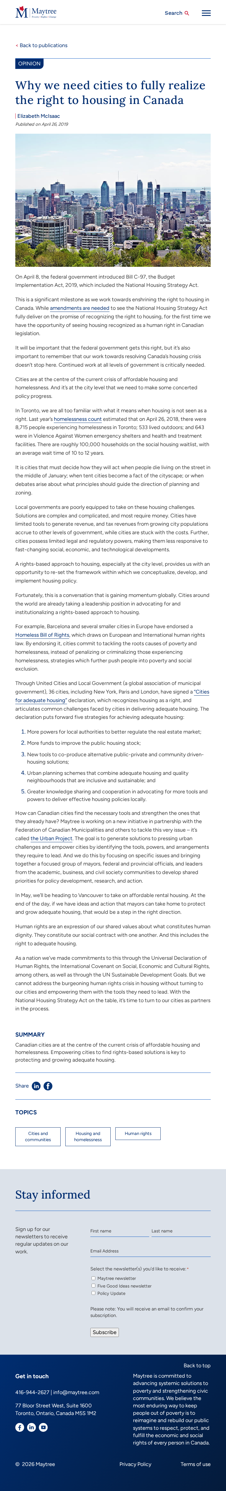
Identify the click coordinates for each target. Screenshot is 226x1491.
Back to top (197, 1365)
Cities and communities (38, 1136)
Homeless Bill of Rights (42, 635)
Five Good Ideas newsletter (124, 1286)
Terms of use (196, 1464)
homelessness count (78, 419)
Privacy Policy (135, 1464)
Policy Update (111, 1293)
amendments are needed (79, 308)
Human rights (138, 1133)
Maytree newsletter (116, 1278)
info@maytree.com (76, 1392)
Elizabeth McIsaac (38, 116)
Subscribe (105, 1332)
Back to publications (41, 45)
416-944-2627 (32, 1392)
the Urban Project (51, 838)
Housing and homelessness (88, 1136)
